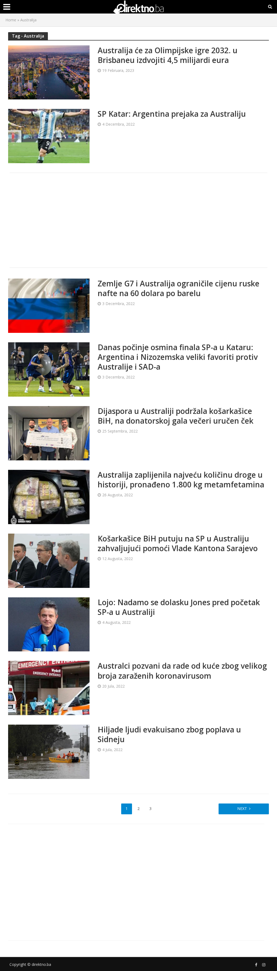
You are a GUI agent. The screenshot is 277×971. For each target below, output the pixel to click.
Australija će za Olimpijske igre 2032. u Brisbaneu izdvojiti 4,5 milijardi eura (168, 55)
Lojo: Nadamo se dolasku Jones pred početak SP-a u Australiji (179, 607)
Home (10, 19)
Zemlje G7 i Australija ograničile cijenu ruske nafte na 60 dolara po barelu (178, 288)
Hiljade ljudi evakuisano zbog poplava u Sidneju (169, 734)
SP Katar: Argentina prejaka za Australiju (172, 114)
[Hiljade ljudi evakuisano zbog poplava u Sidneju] (49, 751)
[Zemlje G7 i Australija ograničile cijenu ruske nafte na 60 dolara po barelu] (49, 305)
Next (242, 808)
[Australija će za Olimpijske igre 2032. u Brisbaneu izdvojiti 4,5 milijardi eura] (49, 72)
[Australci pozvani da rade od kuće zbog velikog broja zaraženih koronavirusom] (49, 688)
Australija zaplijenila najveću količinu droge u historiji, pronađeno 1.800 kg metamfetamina (181, 479)
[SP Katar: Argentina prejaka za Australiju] (49, 136)
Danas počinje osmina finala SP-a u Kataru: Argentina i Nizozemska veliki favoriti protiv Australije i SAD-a (178, 356)
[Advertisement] (138, 220)
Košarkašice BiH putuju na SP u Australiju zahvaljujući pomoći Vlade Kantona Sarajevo (178, 543)
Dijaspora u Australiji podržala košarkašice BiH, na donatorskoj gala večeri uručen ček (175, 416)
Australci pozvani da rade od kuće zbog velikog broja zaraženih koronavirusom (182, 670)
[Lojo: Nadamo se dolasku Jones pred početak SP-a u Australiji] (49, 624)
